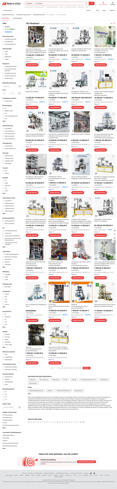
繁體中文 (27, 475)
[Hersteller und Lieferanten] (11, 3)
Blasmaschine (81, 7)
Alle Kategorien (8, 10)
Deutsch (49, 475)
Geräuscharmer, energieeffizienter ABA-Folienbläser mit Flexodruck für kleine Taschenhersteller (58, 136)
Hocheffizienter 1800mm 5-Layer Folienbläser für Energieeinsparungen (81, 92)
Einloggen (112, 4)
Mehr (29, 393)
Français (38, 475)
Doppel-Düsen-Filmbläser (32, 91)
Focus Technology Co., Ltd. (57, 480)
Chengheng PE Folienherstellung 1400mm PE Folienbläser (102, 220)
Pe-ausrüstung (44, 379)
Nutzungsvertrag (38, 473)
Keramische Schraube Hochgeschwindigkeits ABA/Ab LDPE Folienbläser (58, 93)
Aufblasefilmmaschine (8, 435)
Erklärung (30, 473)
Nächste (86, 368)
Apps (104, 10)
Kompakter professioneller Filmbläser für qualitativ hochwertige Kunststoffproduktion (104, 50)
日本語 (32, 475)
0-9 (29, 422)
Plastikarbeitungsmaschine (10, 446)
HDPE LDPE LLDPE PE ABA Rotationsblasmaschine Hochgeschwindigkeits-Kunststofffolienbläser (55, 263)
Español (44, 475)
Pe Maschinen (104, 379)
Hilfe (97, 10)
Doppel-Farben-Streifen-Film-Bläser (80, 134)
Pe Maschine (55, 379)
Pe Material (32, 379)
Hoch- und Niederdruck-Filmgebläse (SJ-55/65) (36, 305)
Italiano (61, 475)
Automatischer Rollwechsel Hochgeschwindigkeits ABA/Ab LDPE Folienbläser (58, 50)
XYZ (83, 422)
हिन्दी (91, 475)
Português (55, 475)
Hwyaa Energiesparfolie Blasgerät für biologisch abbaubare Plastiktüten (35, 135)
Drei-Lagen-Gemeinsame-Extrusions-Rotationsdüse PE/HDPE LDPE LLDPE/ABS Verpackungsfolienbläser (104, 136)
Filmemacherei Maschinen (70, 7)
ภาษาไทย (96, 475)
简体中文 (22, 475)
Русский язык (68, 475)
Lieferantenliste (17, 18)
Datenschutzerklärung (49, 473)
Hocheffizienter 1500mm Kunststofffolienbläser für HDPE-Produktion (57, 178)
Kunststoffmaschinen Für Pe (88, 379)
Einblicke (86, 473)
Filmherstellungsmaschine (52, 7)
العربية (79, 475)
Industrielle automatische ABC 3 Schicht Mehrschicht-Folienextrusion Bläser (104, 305)
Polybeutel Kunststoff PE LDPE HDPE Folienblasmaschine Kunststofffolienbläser (35, 263)
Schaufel (5, 440)
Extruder (61, 7)
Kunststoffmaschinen (39, 7)
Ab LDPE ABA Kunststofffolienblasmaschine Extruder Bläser (58, 306)
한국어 (74, 475)
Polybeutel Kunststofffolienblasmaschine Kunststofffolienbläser (79, 306)
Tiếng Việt (107, 475)
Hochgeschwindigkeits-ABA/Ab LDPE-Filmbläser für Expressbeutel (81, 50)
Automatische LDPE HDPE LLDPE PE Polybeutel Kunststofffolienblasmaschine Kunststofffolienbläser (81, 263)
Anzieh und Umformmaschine (10, 443)
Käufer (88, 10)
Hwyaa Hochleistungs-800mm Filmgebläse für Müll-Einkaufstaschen (81, 177)
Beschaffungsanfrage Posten (86, 461)
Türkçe (101, 475)
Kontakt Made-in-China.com (62, 473)
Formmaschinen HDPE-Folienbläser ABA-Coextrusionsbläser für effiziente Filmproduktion (58, 348)
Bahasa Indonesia (58, 476)
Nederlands (85, 475)
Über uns (24, 473)
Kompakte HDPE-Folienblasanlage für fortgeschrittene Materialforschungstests (104, 93)
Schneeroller (6, 438)
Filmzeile (74, 379)
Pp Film (65, 379)
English (16, 475)
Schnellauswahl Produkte (76, 473)
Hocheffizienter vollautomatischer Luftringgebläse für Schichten (35, 177)
